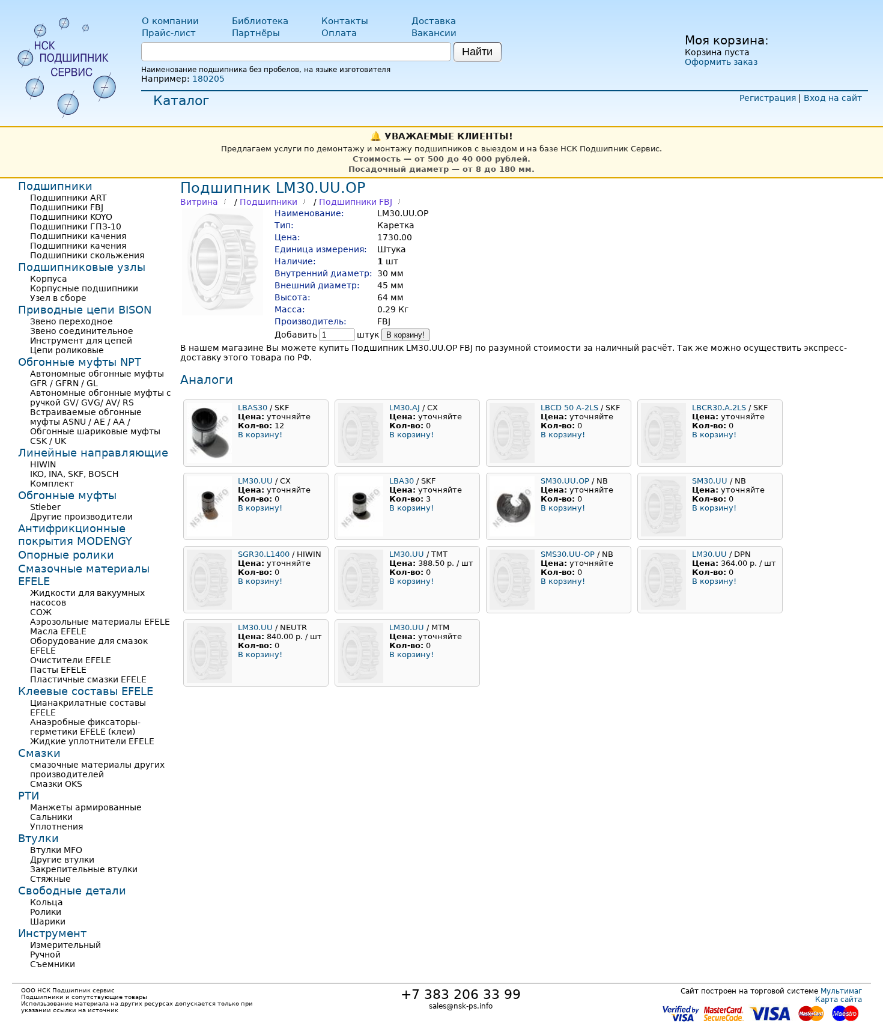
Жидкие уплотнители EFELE (92, 741)
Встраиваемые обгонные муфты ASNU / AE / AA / (86, 416)
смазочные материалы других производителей (97, 769)
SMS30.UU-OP (568, 554)
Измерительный (65, 945)
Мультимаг (841, 991)
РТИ (28, 795)
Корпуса (48, 279)
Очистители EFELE (70, 660)
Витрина (199, 202)
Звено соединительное (81, 331)
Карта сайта (838, 999)
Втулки (38, 838)
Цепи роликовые (67, 350)
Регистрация (767, 98)
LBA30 (401, 480)
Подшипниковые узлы (81, 267)
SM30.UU (709, 480)
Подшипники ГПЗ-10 (75, 226)
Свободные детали (72, 890)
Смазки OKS (56, 784)
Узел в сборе (58, 298)
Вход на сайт (833, 98)
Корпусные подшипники (84, 288)
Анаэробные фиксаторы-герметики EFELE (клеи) (85, 726)
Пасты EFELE (58, 670)
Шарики (47, 921)
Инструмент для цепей (81, 340)
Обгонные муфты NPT (79, 362)
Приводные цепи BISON (84, 309)
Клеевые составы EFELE (85, 691)
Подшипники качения (78, 236)
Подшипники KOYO (71, 217)
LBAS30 (252, 407)
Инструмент (52, 933)
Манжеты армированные (86, 807)
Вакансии (434, 33)
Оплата (339, 33)
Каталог (181, 100)
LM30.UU (255, 480)
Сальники (51, 817)
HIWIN (43, 464)
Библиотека (260, 21)
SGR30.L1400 (264, 554)
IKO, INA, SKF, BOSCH (74, 474)
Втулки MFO (56, 850)
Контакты (344, 21)
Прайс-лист (169, 33)
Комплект (52, 483)
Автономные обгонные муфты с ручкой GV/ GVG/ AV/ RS (100, 397)
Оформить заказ (721, 62)
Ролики (45, 912)
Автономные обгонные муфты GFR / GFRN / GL (97, 378)
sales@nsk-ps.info (461, 1006)
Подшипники (268, 202)
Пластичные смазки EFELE (88, 679)
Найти (477, 52)
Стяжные (50, 879)
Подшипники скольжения (87, 255)
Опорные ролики (66, 554)
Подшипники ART (68, 197)
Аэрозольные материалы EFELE (100, 622)
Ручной (45, 954)
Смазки (39, 753)
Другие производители (81, 516)
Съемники (52, 964)
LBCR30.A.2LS (719, 407)
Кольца (46, 902)
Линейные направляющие (93, 452)
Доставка (433, 21)
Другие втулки (62, 859)
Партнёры (256, 33)
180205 (208, 78)
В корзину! (405, 334)
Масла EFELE (58, 631)
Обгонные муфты (67, 495)
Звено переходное (71, 321)
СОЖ (41, 612)
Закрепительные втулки (84, 869)
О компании (170, 21)
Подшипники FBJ (355, 202)
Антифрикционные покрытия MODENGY (75, 534)
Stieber (45, 507)
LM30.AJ (404, 407)
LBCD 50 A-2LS (569, 407)
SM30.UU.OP (565, 480)
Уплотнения (56, 826)
